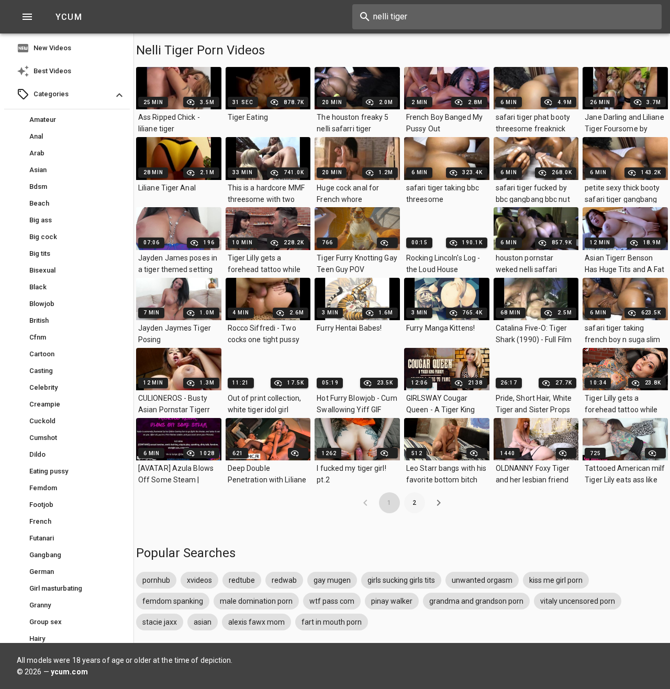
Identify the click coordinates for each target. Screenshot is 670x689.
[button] (67, 95)
